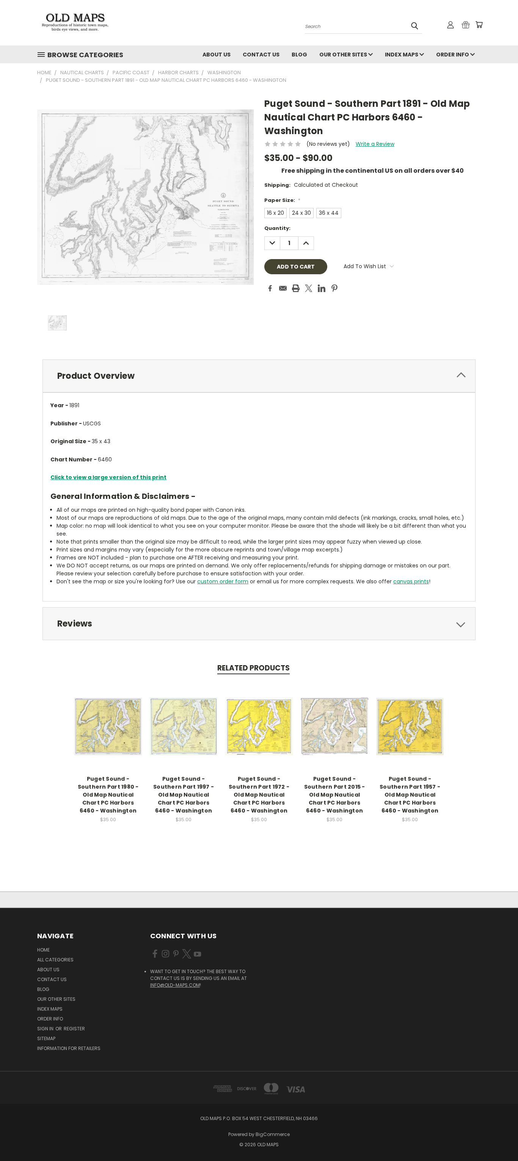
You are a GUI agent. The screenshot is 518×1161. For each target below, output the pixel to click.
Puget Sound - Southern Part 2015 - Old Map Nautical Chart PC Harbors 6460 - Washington (334, 794)
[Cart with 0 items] (479, 24)
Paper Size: (282, 200)
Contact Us (261, 54)
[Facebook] (270, 288)
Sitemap (46, 1038)
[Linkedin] (321, 288)
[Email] (283, 288)
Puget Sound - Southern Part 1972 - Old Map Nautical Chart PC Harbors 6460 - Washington (259, 794)
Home (43, 950)
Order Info (453, 54)
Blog (299, 54)
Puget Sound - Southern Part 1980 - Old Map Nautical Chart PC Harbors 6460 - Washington (108, 794)
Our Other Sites (343, 54)
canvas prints (411, 581)
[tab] (259, 375)
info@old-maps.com (175, 985)
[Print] (296, 288)
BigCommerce (273, 1134)
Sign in (46, 1028)
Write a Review (375, 144)
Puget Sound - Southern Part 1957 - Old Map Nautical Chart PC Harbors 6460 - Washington (410, 794)
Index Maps (402, 54)
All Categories (55, 959)
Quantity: (277, 228)
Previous (498, 1137)
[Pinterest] (334, 288)
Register (74, 1028)
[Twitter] (308, 288)
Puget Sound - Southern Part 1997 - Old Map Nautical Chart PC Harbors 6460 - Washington (183, 794)
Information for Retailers (68, 1048)
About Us (216, 54)
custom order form (222, 581)
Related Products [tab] (253, 668)
